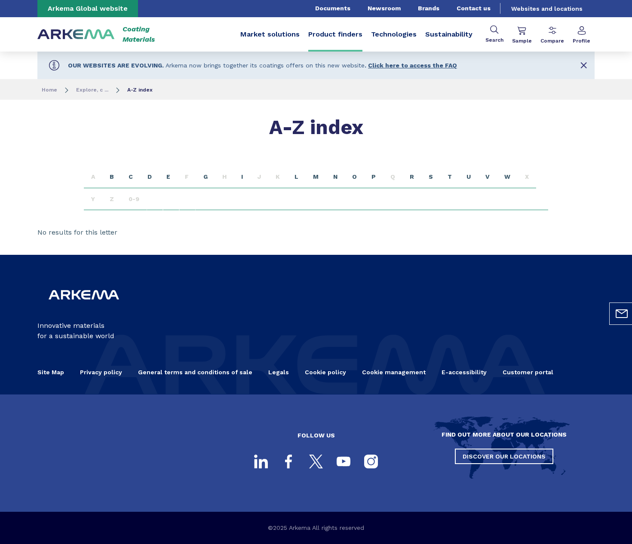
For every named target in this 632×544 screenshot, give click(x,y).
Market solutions (270, 34)
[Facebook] (288, 461)
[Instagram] (371, 461)
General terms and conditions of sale (195, 372)
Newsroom (384, 8)
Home (49, 90)
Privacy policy (101, 372)
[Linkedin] (261, 461)
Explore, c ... (92, 90)
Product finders (335, 34)
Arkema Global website (88, 8)
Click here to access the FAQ (412, 65)
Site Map (50, 372)
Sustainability (448, 34)
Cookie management (394, 372)
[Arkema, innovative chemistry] (83, 307)
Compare (552, 41)
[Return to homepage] (76, 35)
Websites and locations (547, 8)
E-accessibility (464, 372)
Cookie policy (325, 372)
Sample (522, 41)
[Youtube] (343, 461)
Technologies (394, 34)
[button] (583, 65)
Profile (581, 41)
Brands (428, 8)
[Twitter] (316, 461)
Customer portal (528, 372)
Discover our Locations (504, 456)
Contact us (474, 8)
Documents (332, 8)
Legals (278, 372)
